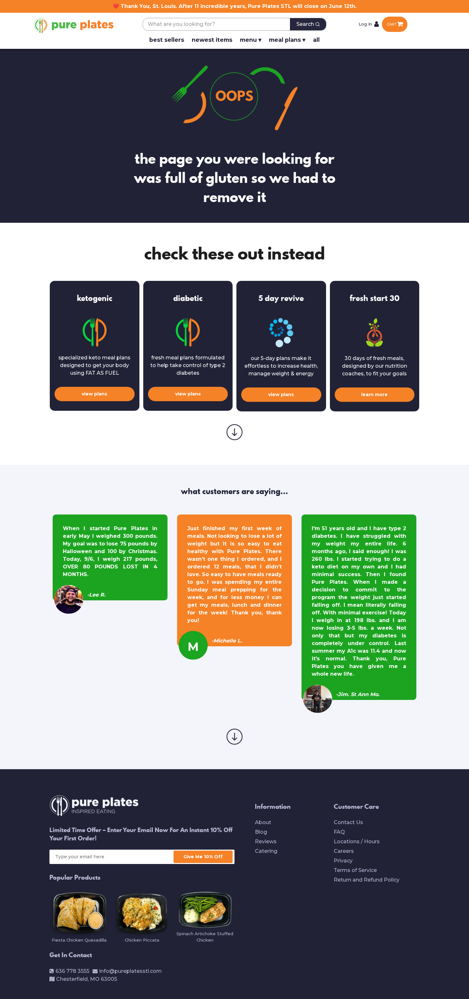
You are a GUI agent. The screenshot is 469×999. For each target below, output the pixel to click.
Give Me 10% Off (203, 857)
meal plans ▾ (287, 39)
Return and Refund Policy (366, 880)
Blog (261, 832)
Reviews (266, 841)
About (263, 822)
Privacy (343, 861)
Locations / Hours (357, 841)
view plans (94, 394)
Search (305, 24)
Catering (266, 851)
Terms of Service (355, 870)
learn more (374, 394)
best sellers (166, 39)
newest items (212, 39)
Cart (392, 24)
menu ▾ (250, 39)
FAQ (339, 832)
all (316, 39)
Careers (344, 851)
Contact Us (348, 822)
